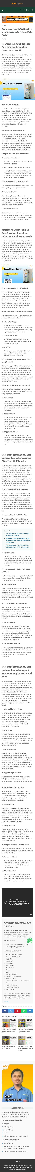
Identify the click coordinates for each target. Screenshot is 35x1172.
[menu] (4, 10)
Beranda (17, 1161)
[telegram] (30, 1011)
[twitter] (11, 1011)
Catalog (6, 1001)
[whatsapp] (24, 1011)
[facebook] (5, 1011)
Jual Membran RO (21, 1169)
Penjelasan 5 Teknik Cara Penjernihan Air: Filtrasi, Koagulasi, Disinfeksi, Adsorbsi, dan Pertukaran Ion (18, 540)
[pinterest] (17, 1011)
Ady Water (10, 1167)
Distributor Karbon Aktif (20, 1167)
